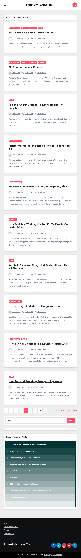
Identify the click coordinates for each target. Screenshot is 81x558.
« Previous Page (59, 410)
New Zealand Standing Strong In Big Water (35, 381)
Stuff (40, 28)
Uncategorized (15, 141)
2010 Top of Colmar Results (25, 67)
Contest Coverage (29, 28)
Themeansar (57, 555)
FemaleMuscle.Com (39, 4)
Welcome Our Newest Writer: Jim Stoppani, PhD (38, 187)
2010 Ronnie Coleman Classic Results (31, 33)
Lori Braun (16, 38)
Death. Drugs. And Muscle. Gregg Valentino (35, 306)
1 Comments (41, 233)
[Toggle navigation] (5, 5)
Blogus (47, 555)
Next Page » (72, 410)
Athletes (12, 219)
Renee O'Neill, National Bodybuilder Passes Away (38, 344)
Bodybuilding (14, 28)
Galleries (41, 62)
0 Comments (41, 38)
